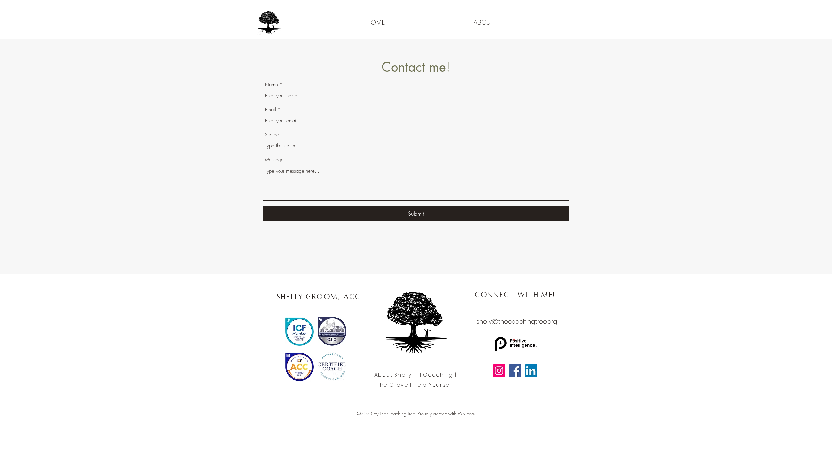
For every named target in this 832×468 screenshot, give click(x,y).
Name (271, 84)
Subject (272, 134)
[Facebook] (515, 370)
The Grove (392, 385)
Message (274, 159)
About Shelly (393, 375)
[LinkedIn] (531, 370)
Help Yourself (433, 385)
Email (270, 109)
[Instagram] (499, 370)
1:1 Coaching (435, 375)
